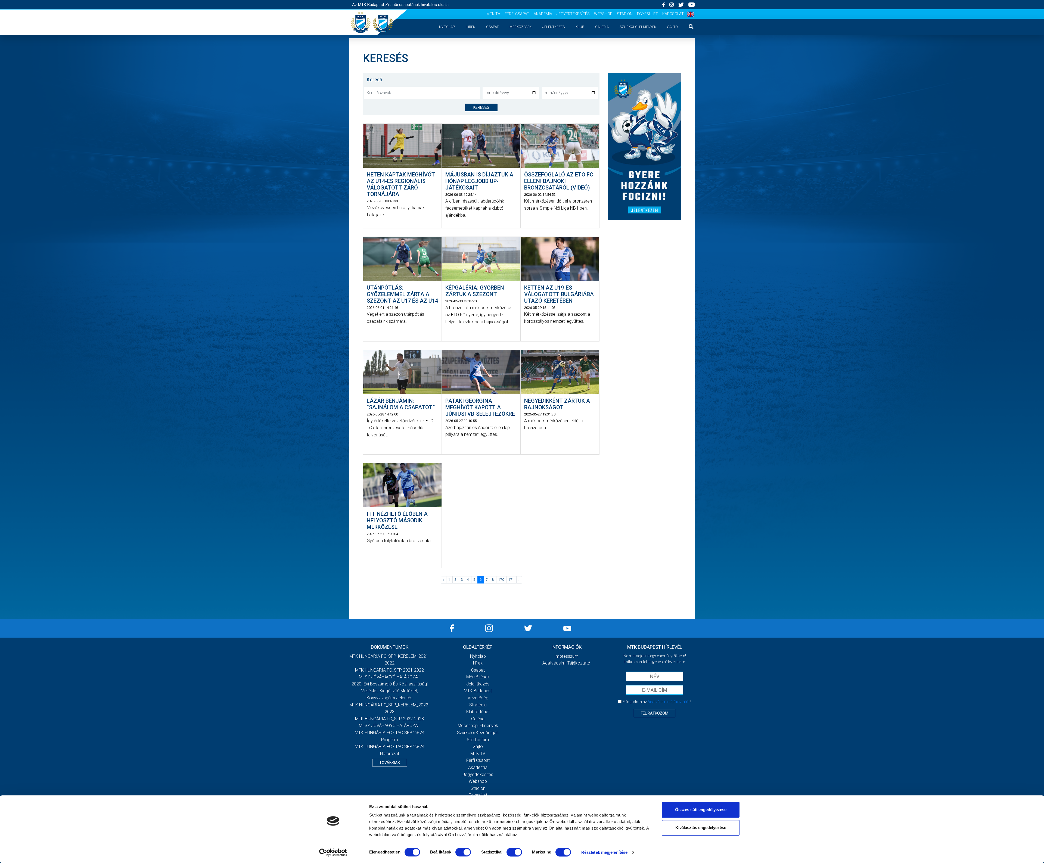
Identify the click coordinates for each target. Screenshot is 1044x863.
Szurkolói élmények (638, 27)
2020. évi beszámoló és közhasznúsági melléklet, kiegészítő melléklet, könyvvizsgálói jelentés (390, 690)
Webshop (603, 14)
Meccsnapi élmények (478, 725)
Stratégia (478, 704)
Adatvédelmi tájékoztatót (668, 702)
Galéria (602, 27)
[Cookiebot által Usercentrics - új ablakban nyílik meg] (333, 852)
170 (501, 580)
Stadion (625, 14)
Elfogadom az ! (657, 702)
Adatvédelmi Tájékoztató (566, 663)
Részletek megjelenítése (604, 852)
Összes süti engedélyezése (700, 809)
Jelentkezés (553, 27)
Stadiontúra (478, 739)
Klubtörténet (478, 711)
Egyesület (647, 14)
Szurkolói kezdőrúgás (478, 732)
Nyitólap (447, 27)
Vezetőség (478, 697)
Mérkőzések (520, 27)
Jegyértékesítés (573, 14)
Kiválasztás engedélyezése (700, 827)
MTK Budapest (478, 690)
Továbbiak (389, 762)
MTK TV (493, 14)
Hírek (470, 27)
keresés (481, 107)
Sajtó (672, 27)
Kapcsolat (673, 14)
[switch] (463, 852)
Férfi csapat (517, 14)
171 (511, 580)
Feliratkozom (654, 713)
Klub (580, 27)
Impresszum (566, 656)
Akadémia (543, 14)
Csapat (492, 27)
